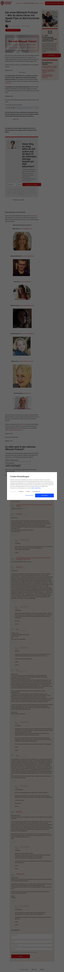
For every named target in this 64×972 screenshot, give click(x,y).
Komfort (28, 491)
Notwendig (13, 491)
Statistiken (21, 491)
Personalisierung (36, 491)
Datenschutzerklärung (36, 488)
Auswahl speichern (29, 495)
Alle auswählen (44, 495)
